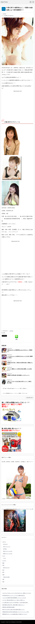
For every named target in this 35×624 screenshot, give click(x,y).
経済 (3, 572)
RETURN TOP (29, 397)
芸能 (4, 332)
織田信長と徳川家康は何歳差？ (8, 607)
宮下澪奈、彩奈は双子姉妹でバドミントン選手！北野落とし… (15, 388)
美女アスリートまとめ (7, 551)
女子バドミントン (6, 546)
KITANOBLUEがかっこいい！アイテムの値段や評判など (13, 595)
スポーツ (4, 541)
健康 (3, 562)
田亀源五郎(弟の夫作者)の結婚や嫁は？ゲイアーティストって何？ (15, 611)
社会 (3, 569)
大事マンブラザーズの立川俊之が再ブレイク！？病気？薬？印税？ (19, 382)
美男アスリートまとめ (7, 553)
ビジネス (4, 560)
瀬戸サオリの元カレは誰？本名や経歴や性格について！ (13, 609)
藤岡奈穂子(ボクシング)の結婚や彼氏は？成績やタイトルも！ (14, 614)
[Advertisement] (17, 103)
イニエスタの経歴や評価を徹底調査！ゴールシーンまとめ (14, 597)
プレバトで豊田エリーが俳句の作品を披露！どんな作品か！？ (19, 369)
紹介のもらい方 (6, 567)
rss (30, 2)
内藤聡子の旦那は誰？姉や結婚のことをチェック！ (18, 375)
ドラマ (4, 558)
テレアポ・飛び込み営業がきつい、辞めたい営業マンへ (13, 600)
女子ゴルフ (5, 544)
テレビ (3, 555)
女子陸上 (5, 548)
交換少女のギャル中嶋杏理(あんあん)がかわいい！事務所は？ (19, 350)
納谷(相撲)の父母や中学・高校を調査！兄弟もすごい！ (13, 604)
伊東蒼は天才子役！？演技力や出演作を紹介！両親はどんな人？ (20, 363)
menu (33, 2)
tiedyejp (4, 13)
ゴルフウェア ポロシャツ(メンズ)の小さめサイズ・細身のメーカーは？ (16, 593)
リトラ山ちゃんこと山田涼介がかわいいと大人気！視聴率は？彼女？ (20, 357)
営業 (3, 565)
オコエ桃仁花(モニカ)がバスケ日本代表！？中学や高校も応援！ (15, 602)
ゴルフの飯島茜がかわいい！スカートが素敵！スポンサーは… (15, 393)
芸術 (3, 579)
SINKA (20, 621)
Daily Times (4, 2)
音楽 (3, 581)
